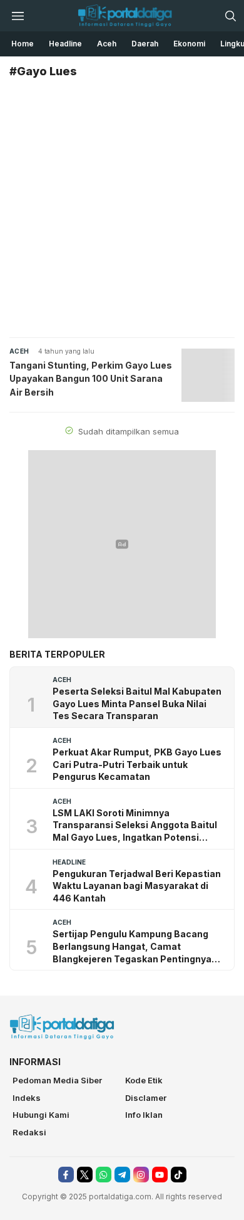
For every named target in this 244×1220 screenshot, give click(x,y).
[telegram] (122, 1174)
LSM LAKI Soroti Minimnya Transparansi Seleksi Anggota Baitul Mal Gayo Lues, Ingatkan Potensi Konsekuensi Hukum (135, 825)
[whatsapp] (103, 1174)
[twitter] (85, 1174)
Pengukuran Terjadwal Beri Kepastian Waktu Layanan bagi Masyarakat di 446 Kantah (137, 885)
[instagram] (141, 1174)
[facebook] (66, 1174)
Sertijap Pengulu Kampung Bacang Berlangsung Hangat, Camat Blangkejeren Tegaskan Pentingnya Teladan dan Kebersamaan (132, 946)
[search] (230, 15)
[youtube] (160, 1174)
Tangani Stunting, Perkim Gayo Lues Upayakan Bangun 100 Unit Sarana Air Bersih (90, 378)
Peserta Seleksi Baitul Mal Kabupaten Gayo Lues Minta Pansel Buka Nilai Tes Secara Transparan (137, 703)
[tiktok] (178, 1174)
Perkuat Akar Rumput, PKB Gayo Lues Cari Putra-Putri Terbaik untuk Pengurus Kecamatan (137, 764)
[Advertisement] (122, 209)
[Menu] (17, 15)
